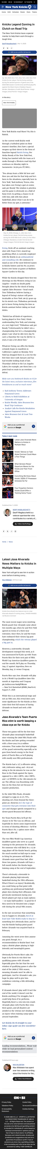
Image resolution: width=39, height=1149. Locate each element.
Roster (22, 12)
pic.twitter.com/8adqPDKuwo (14, 684)
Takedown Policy (7, 1106)
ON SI (10, 2)
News (11, 542)
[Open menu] (3, 7)
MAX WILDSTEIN (18, 1065)
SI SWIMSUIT (18, 2)
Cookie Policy (26, 1102)
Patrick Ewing (22, 152)
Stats (28, 12)
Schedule (15, 12)
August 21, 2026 (8, 690)
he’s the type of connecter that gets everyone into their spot (19, 806)
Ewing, (5, 248)
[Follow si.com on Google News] (33, 426)
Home (4, 12)
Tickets (34, 12)
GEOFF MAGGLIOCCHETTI (21, 510)
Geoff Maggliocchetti (9, 44)
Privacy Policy (6, 1102)
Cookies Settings (28, 1109)
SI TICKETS (28, 2)
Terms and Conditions (29, 1106)
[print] (15, 531)
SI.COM (4, 2)
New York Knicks (9, 103)
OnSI (9, 12)
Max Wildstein (7, 580)
